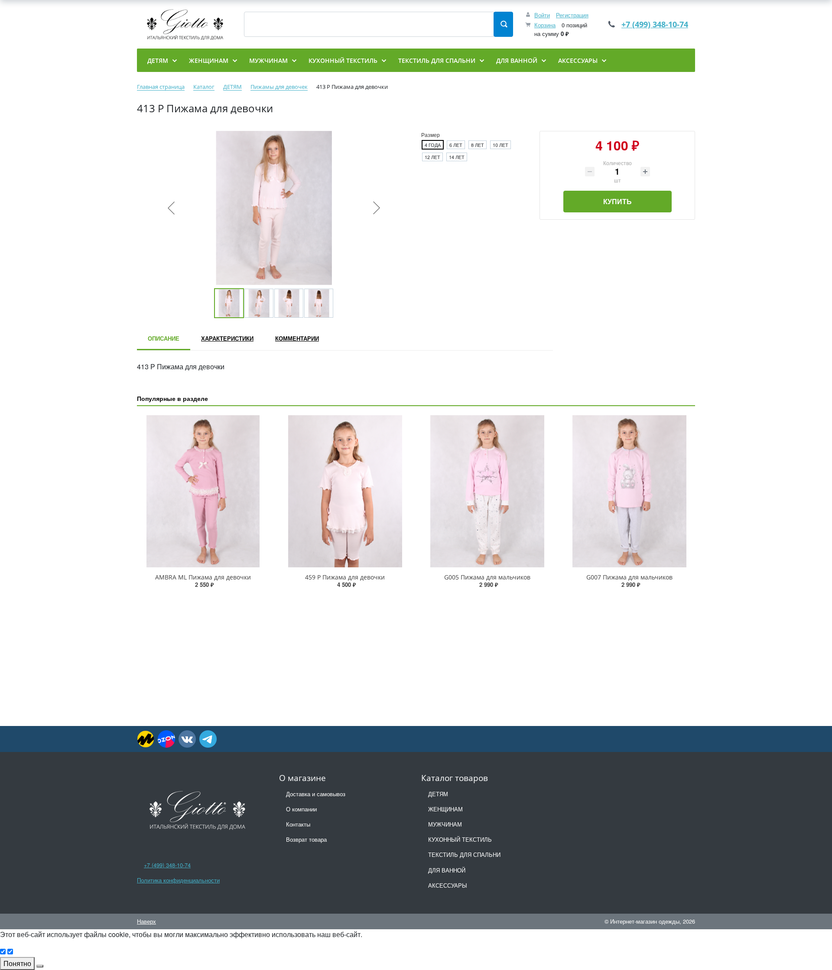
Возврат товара (306, 839)
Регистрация (572, 15)
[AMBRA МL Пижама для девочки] (202, 491)
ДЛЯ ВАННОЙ (446, 870)
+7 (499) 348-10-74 (654, 24)
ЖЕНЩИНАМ (445, 809)
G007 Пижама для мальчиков (629, 577)
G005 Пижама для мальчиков (487, 577)
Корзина (545, 25)
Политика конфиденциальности (178, 880)
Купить (617, 201)
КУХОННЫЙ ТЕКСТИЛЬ (460, 839)
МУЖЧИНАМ (445, 824)
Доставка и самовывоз (315, 794)
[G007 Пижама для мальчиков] (629, 491)
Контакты (298, 824)
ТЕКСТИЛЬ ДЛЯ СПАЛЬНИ (464, 854)
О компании (301, 809)
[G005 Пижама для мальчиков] (487, 491)
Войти (542, 15)
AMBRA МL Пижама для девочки (203, 577)
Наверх (146, 921)
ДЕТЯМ (438, 794)
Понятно (17, 963)
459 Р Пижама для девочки (345, 577)
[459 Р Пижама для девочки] (345, 491)
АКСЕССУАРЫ (447, 885)
